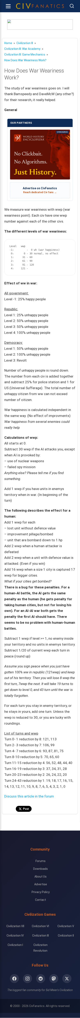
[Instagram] (27, 978)
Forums (40, 861)
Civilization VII (15, 926)
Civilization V (65, 926)
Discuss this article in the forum (29, 796)
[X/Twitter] (66, 978)
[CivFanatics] (40, 6)
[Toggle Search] (71, 6)
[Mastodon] (53, 978)
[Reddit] (40, 978)
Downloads (40, 868)
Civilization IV (15, 935)
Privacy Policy (41, 892)
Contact (40, 899)
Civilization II (66, 935)
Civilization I (15, 945)
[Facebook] (14, 978)
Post (26, 808)
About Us (40, 876)
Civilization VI (40, 926)
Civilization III (40, 935)
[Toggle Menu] (8, 6)
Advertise (40, 884)
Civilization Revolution (40, 947)
